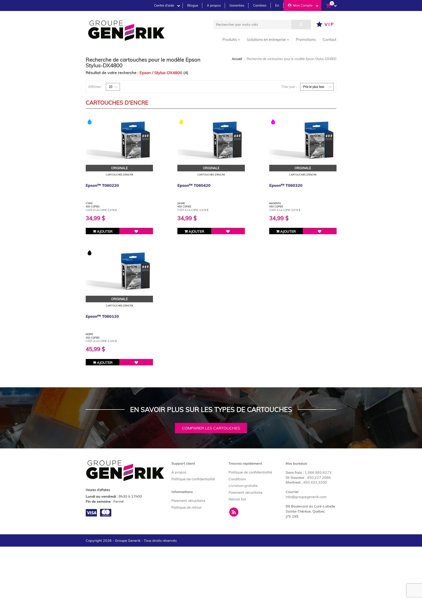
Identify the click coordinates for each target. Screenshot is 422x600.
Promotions (306, 39)
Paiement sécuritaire (188, 500)
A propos (214, 5)
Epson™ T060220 (102, 185)
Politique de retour (186, 507)
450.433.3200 (315, 482)
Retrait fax (237, 499)
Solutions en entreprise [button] (267, 39)
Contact (329, 39)
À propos (178, 472)
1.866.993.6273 (318, 472)
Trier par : (289, 86)
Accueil (237, 59)
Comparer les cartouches (211, 428)
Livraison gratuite (243, 485)
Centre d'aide (164, 5)
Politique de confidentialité (193, 479)
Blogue (192, 5)
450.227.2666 (319, 477)
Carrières (259, 5)
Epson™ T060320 (285, 185)
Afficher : (95, 86)
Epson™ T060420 (194, 185)
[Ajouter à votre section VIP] (136, 231)
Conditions (237, 479)
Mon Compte (302, 5)
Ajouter (104, 231)
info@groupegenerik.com (306, 497)
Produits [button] (230, 39)
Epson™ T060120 (102, 316)
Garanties (236, 5)
